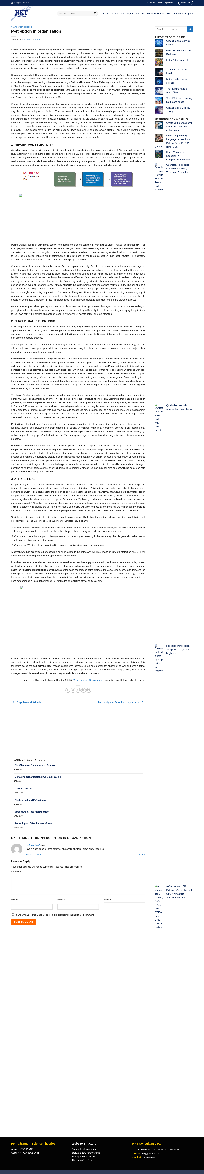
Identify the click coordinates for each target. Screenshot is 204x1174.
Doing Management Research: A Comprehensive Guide (178, 156)
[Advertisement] (78, 731)
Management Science (21, 27)
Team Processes (24, 788)
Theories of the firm (82, 1160)
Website (107, 899)
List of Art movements (177, 60)
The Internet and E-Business (30, 800)
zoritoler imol (32, 845)
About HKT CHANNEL (23, 1149)
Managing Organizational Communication (38, 776)
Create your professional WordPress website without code (179, 127)
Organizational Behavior (29, 702)
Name (14, 899)
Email (61, 899)
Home (106, 13)
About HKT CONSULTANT (25, 1153)
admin (37, 40)
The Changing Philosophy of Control (35, 765)
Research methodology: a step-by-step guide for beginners (178, 650)
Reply (142, 855)
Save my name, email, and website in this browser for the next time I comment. (55, 915)
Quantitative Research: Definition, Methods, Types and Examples (178, 169)
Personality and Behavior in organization (119, 702)
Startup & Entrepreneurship (86, 1153)
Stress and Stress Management (32, 811)
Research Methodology (179, 13)
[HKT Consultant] (31, 14)
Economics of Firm (152, 13)
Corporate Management (124, 13)
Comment (16, 871)
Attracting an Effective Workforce (33, 823)
